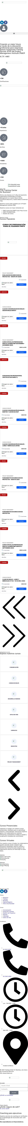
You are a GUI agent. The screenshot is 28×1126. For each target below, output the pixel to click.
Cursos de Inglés (14, 683)
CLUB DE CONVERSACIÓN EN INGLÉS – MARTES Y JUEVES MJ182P (13, 411)
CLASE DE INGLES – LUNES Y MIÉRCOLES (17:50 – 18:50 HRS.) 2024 (13, 580)
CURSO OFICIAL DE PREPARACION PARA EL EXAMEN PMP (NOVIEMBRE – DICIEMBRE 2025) (13, 343)
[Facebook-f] (5, 22)
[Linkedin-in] (2, 22)
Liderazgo (14, 730)
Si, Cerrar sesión (4, 1108)
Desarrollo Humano (14, 698)
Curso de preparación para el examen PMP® (14, 225)
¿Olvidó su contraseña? (6, 1095)
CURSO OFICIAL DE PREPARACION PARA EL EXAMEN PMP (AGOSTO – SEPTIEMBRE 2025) (12, 546)
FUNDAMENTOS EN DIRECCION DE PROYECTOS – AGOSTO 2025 (12, 478)
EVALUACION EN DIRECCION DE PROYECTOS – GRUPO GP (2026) (12, 275)
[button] (14, 33)
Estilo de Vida (14, 714)
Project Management (14, 762)
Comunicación (14, 667)
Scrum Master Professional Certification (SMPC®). (12, 376)
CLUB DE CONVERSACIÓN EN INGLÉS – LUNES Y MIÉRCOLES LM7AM (13, 444)
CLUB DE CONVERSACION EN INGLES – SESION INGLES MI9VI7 (13, 309)
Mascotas (14, 746)
